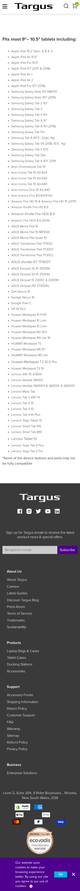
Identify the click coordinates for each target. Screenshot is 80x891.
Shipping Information (22, 702)
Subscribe (67, 550)
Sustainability (16, 627)
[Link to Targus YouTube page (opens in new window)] (48, 511)
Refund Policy (17, 742)
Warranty (13, 729)
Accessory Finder (20, 695)
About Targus (17, 579)
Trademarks (16, 620)
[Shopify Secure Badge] (22, 807)
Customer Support (21, 715)
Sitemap (13, 735)
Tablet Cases (16, 657)
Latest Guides (17, 593)
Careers (13, 586)
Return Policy (17, 708)
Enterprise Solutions (22, 773)
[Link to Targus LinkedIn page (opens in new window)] (57, 511)
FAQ (10, 722)
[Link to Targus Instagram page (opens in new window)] (29, 511)
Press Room (16, 607)
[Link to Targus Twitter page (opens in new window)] (38, 511)
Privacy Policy (17, 749)
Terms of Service (19, 613)
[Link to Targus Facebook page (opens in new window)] (20, 511)
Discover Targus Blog (23, 600)
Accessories (16, 671)
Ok (61, 874)
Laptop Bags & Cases (23, 651)
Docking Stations (19, 664)
